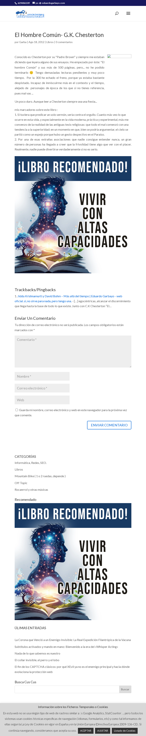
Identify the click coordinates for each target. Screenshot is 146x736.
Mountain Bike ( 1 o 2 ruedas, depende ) (40, 476)
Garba (22, 42)
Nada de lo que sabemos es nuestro (37, 653)
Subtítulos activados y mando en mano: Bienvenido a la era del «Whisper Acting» (66, 646)
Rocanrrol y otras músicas (31, 489)
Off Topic (21, 483)
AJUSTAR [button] (102, 730)
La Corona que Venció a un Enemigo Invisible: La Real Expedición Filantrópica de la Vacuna (73, 640)
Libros (50, 42)
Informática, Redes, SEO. (31, 462)
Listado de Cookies (124, 730)
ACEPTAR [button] (85, 730)
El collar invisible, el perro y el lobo (37, 660)
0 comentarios (64, 42)
